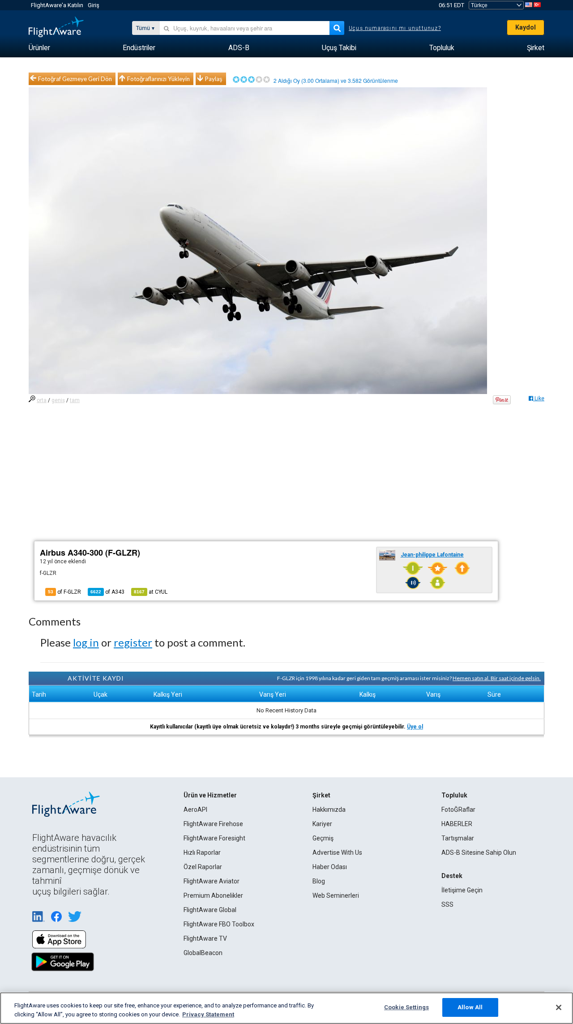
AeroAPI (195, 809)
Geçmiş (323, 838)
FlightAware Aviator (211, 881)
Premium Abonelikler (213, 895)
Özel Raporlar (203, 866)
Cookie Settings (406, 1007)
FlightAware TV (205, 938)
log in (86, 642)
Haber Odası (329, 866)
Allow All (470, 1007)
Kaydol (525, 27)
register (133, 642)
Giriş (93, 5)
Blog (318, 881)
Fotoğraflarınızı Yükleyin (158, 78)
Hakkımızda (329, 809)
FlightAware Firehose (213, 823)
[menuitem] (39, 48)
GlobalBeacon (203, 952)
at (150, 592)
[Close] (559, 1007)
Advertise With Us (337, 852)
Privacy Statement (208, 1014)
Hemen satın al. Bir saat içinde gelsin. (497, 678)
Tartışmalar (457, 838)
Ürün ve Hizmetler (210, 795)
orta (42, 400)
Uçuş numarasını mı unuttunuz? (395, 28)
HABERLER (456, 823)
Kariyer (322, 823)
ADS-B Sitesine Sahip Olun (478, 852)
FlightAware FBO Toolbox (219, 924)
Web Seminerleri (335, 895)
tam (75, 400)
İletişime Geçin (462, 890)
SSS (447, 904)
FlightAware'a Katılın (57, 5)
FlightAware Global (210, 909)
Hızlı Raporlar (202, 852)
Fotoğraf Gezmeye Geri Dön (75, 78)
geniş (58, 400)
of (107, 592)
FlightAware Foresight (214, 838)
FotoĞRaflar (458, 809)
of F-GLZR (64, 592)
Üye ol (415, 727)
